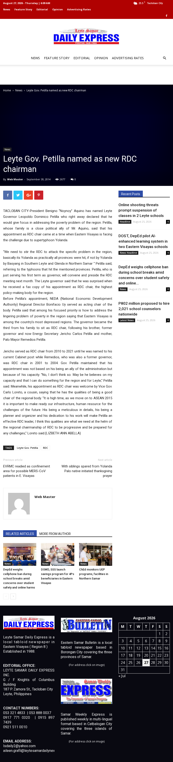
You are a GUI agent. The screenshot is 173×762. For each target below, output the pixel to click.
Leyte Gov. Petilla (27, 447)
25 (130, 662)
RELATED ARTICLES (20, 534)
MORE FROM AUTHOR (55, 534)
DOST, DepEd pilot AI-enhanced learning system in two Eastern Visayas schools (143, 241)
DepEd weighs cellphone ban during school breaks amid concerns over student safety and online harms (19, 578)
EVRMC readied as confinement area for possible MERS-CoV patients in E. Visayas (26, 471)
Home (7, 90)
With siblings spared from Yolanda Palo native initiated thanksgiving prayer (86, 471)
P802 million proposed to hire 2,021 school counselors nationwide (144, 308)
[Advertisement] (86, 74)
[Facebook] (166, 16)
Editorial (42, 9)
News (6, 9)
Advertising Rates (79, 9)
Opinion (57, 9)
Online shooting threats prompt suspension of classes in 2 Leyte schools (141, 210)
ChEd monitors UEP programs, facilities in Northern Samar (93, 574)
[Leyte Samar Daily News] (86, 36)
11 (130, 648)
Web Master (15, 179)
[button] (164, 58)
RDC (45, 447)
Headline (125, 221)
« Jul (121, 675)
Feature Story (23, 9)
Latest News (127, 320)
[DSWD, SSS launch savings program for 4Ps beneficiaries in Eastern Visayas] (57, 554)
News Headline (128, 252)
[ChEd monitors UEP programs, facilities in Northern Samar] (95, 554)
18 (130, 655)
